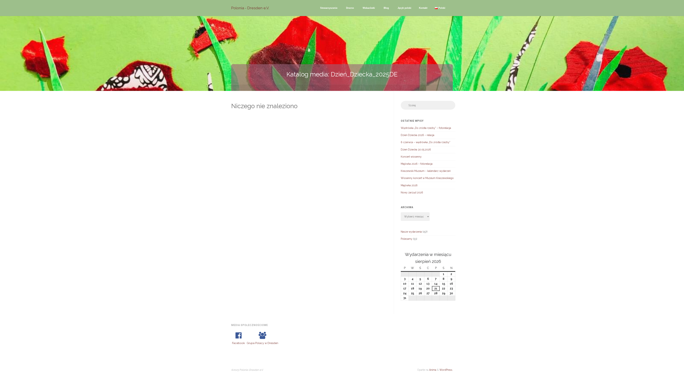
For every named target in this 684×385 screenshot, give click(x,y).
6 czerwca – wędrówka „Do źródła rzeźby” (425, 142)
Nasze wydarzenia (411, 231)
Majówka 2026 (409, 185)
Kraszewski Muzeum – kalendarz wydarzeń (426, 171)
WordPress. (446, 369)
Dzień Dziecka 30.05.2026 (416, 149)
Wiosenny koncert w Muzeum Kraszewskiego (427, 178)
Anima (432, 369)
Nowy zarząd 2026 (412, 192)
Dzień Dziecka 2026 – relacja (417, 135)
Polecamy (406, 238)
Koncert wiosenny (411, 156)
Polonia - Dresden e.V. (250, 8)
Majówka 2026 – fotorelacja (416, 163)
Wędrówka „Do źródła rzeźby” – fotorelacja (426, 128)
